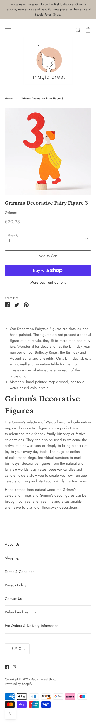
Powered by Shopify (18, 683)
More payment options (48, 282)
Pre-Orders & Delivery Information (32, 625)
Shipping (12, 558)
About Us (12, 544)
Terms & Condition (19, 571)
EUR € (16, 648)
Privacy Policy (15, 585)
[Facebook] (5, 667)
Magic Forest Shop (43, 679)
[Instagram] (12, 667)
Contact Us (13, 598)
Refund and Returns (20, 612)
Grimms (11, 212)
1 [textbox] (9, 240)
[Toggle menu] (8, 29)
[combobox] (48, 238)
